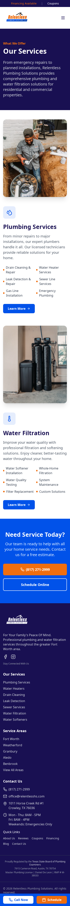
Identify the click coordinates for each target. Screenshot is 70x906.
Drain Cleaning (14, 695)
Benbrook (10, 764)
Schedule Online (35, 584)
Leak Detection (14, 701)
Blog (6, 844)
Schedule (54, 900)
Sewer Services (14, 707)
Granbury (10, 751)
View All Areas (13, 770)
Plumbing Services (16, 682)
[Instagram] (13, 656)
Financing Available (24, 3)
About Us (9, 838)
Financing (52, 838)
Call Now (21, 900)
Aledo (7, 757)
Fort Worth (11, 739)
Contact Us (19, 844)
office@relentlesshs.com (27, 796)
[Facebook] (5, 656)
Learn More (16, 308)
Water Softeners (15, 719)
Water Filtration (14, 713)
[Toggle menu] (63, 18)
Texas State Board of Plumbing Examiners (47, 863)
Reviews (23, 838)
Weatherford (12, 745)
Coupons (53, 3)
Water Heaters (13, 688)
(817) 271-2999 (38, 569)
